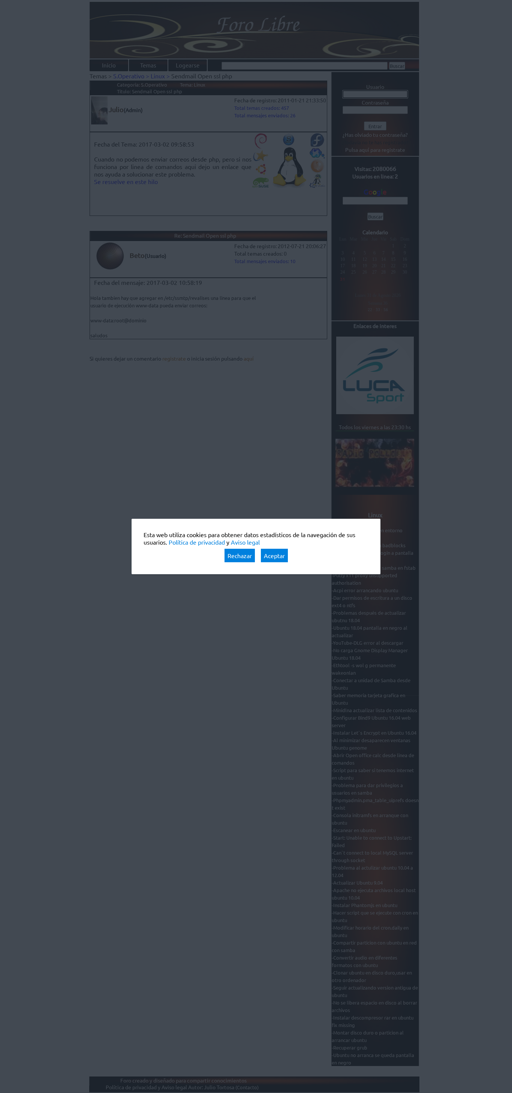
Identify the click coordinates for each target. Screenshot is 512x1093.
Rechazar (240, 555)
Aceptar (274, 555)
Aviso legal (245, 542)
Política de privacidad (197, 542)
